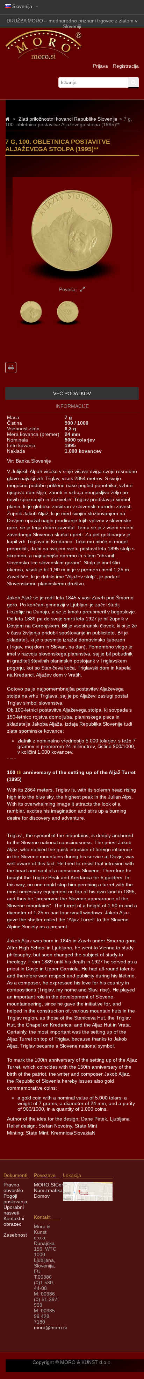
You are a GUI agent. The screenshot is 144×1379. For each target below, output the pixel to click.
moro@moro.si (50, 1327)
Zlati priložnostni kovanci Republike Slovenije (68, 119)
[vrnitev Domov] (7, 119)
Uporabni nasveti (13, 1210)
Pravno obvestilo (13, 1187)
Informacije (72, 406)
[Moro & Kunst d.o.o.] (43, 58)
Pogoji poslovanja (15, 1198)
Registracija (126, 66)
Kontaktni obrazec (13, 1221)
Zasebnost (15, 1235)
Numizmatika (48, 1190)
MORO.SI (44, 1185)
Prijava (100, 66)
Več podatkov (72, 393)
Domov (42, 1196)
